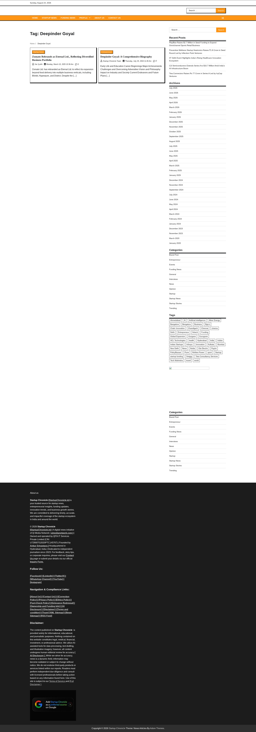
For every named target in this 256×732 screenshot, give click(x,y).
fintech (195, 332)
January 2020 (175, 243)
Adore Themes (157, 728)
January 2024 (175, 224)
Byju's (207, 324)
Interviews (173, 279)
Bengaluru (186, 324)
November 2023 (176, 233)
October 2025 (175, 131)
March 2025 (174, 166)
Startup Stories (175, 303)
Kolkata (211, 344)
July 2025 (173, 146)
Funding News (68, 18)
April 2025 (173, 161)
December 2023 (176, 228)
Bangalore (174, 324)
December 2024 (176, 180)
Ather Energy (214, 320)
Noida (192, 348)
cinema (215, 328)
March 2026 (174, 107)
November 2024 (176, 185)
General (172, 274)
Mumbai (220, 344)
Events (172, 265)
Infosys (189, 344)
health (191, 340)
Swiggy (189, 356)
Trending (173, 308)
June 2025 (173, 151)
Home (35, 18)
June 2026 (173, 93)
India (212, 340)
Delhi (172, 332)
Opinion (172, 289)
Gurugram (203, 336)
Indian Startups (176, 344)
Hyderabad (202, 340)
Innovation (200, 344)
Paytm (214, 348)
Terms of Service (57, 681)
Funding (204, 332)
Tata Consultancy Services (207, 356)
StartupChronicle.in (59, 500)
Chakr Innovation (177, 328)
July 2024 (173, 195)
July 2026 (173, 88)
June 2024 (173, 199)
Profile (83, 18)
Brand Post (174, 255)
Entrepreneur (106, 52)
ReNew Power (198, 352)
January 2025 (175, 175)
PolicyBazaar (175, 352)
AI (185, 320)
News (171, 284)
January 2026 (175, 117)
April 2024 (173, 209)
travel (188, 360)
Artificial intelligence (197, 320)
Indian (220, 340)
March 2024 (174, 214)
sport (210, 352)
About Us (99, 18)
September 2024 (176, 190)
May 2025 (173, 156)
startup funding (176, 356)
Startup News (49, 18)
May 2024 (173, 204)
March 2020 (174, 238)
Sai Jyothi (38, 64)
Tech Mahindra (176, 360)
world (196, 360)
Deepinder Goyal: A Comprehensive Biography (126, 56)
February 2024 (175, 219)
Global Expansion (177, 336)
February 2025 (175, 170)
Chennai (204, 328)
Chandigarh (193, 328)
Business (198, 324)
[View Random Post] (223, 18)
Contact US (114, 18)
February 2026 (175, 112)
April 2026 (173, 102)
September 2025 (176, 136)
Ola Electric (203, 348)
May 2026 (173, 98)
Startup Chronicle (117, 728)
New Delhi (174, 348)
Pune (187, 352)
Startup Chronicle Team (112, 61)
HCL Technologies (177, 340)
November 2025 (176, 127)
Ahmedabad (175, 320)
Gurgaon (192, 336)
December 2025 (176, 122)
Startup (172, 294)
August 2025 (174, 141)
